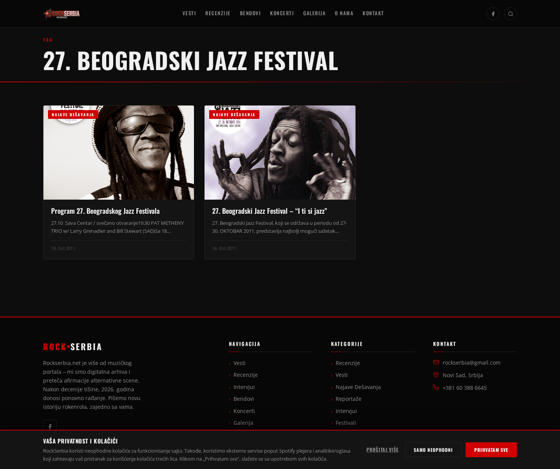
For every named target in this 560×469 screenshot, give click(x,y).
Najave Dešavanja (358, 387)
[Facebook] (492, 13)
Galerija (314, 13)
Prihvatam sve (491, 450)
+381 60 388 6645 (465, 387)
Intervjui (244, 387)
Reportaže (349, 398)
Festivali (346, 422)
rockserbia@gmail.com (472, 362)
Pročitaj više (382, 449)
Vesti (189, 13)
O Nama (344, 13)
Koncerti (282, 13)
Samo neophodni (433, 450)
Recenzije (218, 13)
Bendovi (250, 13)
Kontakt (373, 13)
